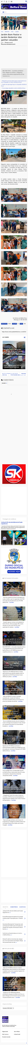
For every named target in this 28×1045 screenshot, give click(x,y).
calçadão (17, 31)
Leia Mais (11, 602)
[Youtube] (6, 1)
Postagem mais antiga (18, 375)
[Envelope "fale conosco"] (11, 1)
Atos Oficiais (17, 1031)
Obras (12, 31)
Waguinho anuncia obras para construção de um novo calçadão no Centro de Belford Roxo (13, 351)
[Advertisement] (14, 57)
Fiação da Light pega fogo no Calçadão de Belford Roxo (12, 366)
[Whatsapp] (9, 1)
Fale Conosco (5, 1034)
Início (2, 31)
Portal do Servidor (6, 1037)
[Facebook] (4, 1)
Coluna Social (17, 1034)
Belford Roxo (7, 31)
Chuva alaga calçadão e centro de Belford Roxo (13, 88)
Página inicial (5, 1031)
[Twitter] (2, 1)
